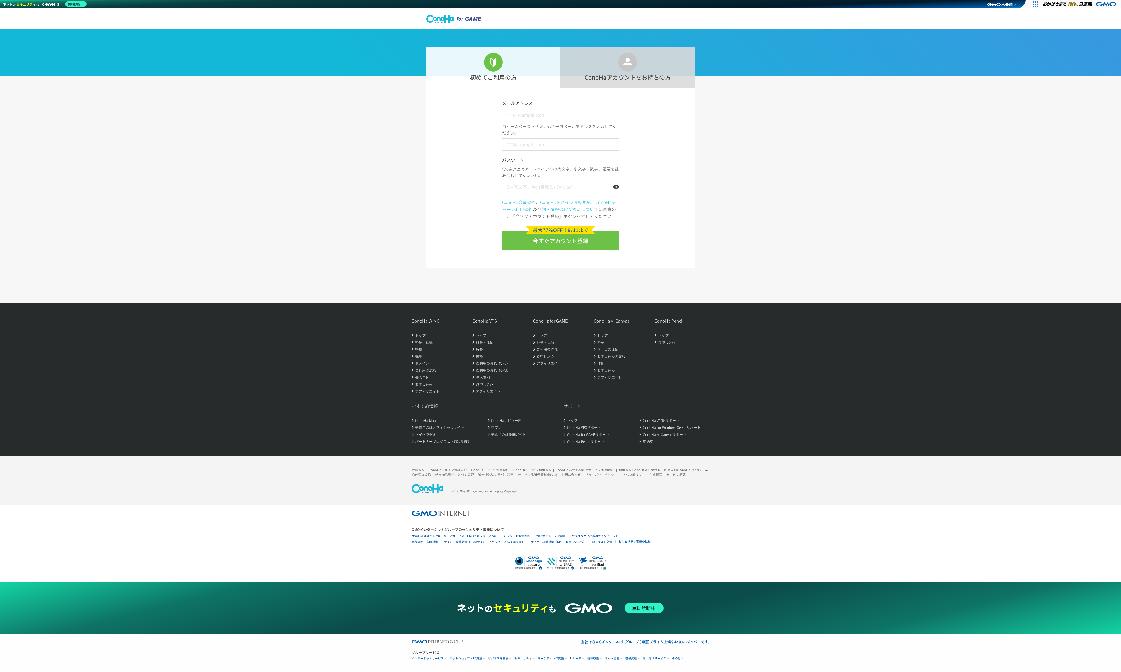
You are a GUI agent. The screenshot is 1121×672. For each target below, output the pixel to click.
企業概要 (655, 474)
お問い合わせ (571, 474)
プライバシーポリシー (601, 474)
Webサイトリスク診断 (551, 536)
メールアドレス (517, 103)
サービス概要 (676, 474)
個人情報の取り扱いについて (570, 209)
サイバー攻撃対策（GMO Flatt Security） (558, 541)
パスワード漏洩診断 (517, 536)
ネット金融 (612, 658)
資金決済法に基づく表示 (495, 474)
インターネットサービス (428, 658)
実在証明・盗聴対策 (425, 541)
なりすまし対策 (602, 541)
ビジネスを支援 (498, 658)
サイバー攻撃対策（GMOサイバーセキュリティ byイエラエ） (484, 541)
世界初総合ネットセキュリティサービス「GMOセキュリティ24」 (455, 536)
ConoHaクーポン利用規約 (532, 469)
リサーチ (576, 658)
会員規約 (418, 469)
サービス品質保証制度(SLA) (537, 474)
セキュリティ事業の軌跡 (635, 541)
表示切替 (616, 187)
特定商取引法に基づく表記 (454, 474)
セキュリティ (523, 658)
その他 (676, 658)
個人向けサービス (654, 658)
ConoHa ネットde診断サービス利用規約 (585, 469)
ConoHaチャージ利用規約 (490, 469)
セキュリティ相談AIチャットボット (595, 535)
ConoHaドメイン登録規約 (565, 202)
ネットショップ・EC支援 (466, 658)
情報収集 (593, 658)
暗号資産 (631, 658)
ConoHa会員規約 (519, 202)
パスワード (513, 160)
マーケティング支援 (551, 658)
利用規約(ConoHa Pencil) (682, 469)
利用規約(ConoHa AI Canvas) (639, 469)
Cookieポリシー (633, 474)
